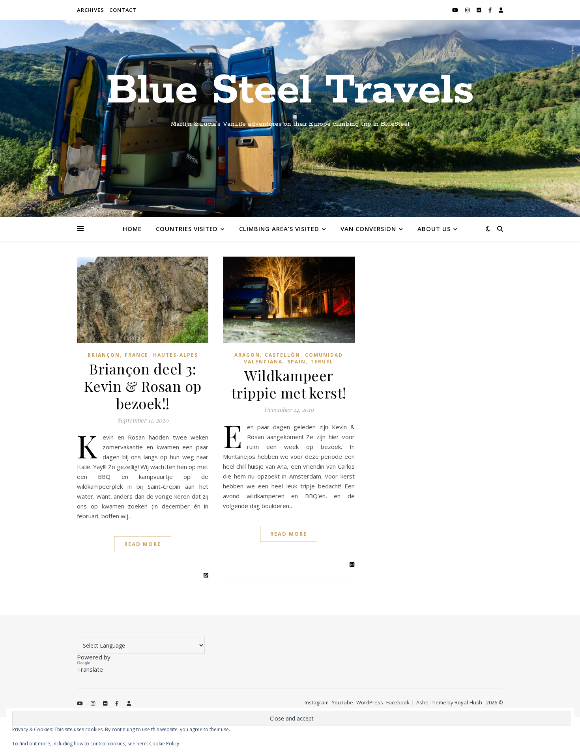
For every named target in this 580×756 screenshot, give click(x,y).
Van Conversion (368, 229)
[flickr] (479, 9)
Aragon (247, 355)
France (136, 355)
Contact (123, 9)
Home (132, 229)
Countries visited (187, 229)
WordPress (369, 702)
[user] (501, 9)
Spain (296, 361)
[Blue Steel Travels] (290, 118)
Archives (90, 9)
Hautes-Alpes (175, 355)
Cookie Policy (164, 743)
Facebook (398, 702)
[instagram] (468, 9)
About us (434, 229)
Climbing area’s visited (279, 229)
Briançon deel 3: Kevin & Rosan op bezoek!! (143, 386)
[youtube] (455, 9)
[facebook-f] (490, 9)
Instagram (317, 702)
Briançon (104, 355)
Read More (142, 543)
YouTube (342, 702)
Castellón (282, 355)
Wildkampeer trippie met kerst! (288, 384)
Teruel (322, 361)
